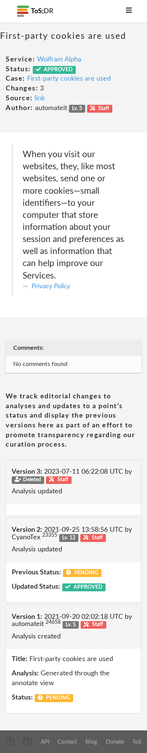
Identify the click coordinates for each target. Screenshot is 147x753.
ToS (136, 742)
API (45, 742)
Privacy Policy (51, 286)
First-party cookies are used (69, 78)
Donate (115, 742)
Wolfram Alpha (59, 59)
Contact (67, 742)
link (40, 98)
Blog (91, 742)
